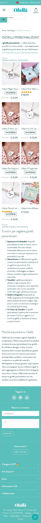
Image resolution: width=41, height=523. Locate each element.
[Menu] (4, 10)
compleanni (33, 52)
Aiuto (4, 478)
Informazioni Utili (10, 486)
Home (4, 30)
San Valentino (22, 52)
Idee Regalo (11, 30)
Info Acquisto (8, 471)
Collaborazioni (8, 493)
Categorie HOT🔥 (10, 464)
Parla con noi (20, 452)
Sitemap (28, 513)
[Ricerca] (3, 20)
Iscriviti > (8, 433)
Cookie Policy (15, 515)
